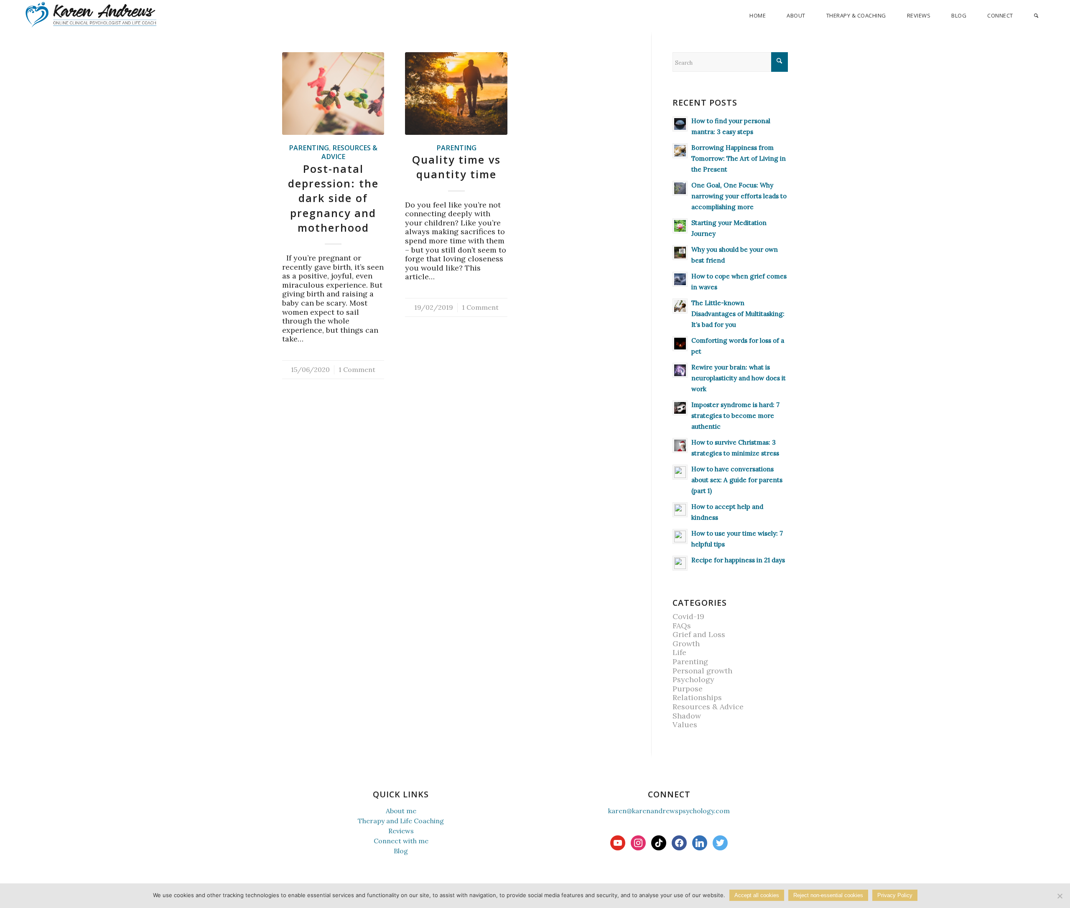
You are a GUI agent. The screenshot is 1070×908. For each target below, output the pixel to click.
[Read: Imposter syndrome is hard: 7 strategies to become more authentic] (680, 407)
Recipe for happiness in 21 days (738, 560)
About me (401, 811)
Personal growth (702, 670)
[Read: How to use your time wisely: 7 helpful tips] (680, 536)
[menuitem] (757, 15)
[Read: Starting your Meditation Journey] (680, 225)
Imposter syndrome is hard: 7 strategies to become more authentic (735, 415)
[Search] (1036, 15)
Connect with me (401, 841)
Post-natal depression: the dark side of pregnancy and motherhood (333, 198)
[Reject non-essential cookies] (1059, 896)
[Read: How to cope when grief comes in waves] (680, 279)
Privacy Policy (894, 895)
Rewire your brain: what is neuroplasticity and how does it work (738, 378)
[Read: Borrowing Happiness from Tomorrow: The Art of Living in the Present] (680, 150)
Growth (686, 643)
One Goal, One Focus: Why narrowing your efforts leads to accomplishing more (739, 196)
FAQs (682, 625)
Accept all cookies (756, 895)
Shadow (687, 716)
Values (685, 724)
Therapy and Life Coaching (401, 821)
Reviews (401, 831)
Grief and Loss (699, 634)
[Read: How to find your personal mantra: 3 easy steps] (680, 124)
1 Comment (357, 369)
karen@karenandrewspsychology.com (669, 811)
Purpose (688, 688)
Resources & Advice (349, 152)
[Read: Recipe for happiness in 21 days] (680, 563)
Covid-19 (688, 616)
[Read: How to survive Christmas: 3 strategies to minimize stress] (680, 445)
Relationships (697, 697)
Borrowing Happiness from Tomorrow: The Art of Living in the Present (738, 158)
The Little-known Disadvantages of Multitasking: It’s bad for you (738, 314)
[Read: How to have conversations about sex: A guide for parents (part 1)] (680, 472)
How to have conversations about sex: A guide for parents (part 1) (736, 480)
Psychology (693, 679)
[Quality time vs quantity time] (456, 93)
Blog (401, 851)
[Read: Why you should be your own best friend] (680, 252)
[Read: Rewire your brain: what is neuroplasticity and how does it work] (680, 370)
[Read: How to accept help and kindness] (680, 509)
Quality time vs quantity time (456, 166)
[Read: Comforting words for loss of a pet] (680, 343)
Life (679, 652)
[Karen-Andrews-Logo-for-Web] (90, 14)
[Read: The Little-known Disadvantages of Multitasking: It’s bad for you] (680, 306)
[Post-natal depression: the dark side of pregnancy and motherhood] (333, 93)
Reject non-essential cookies (828, 895)
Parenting (309, 147)
